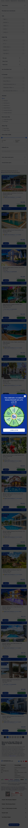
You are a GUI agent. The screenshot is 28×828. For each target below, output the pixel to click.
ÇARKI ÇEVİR (14, 430)
